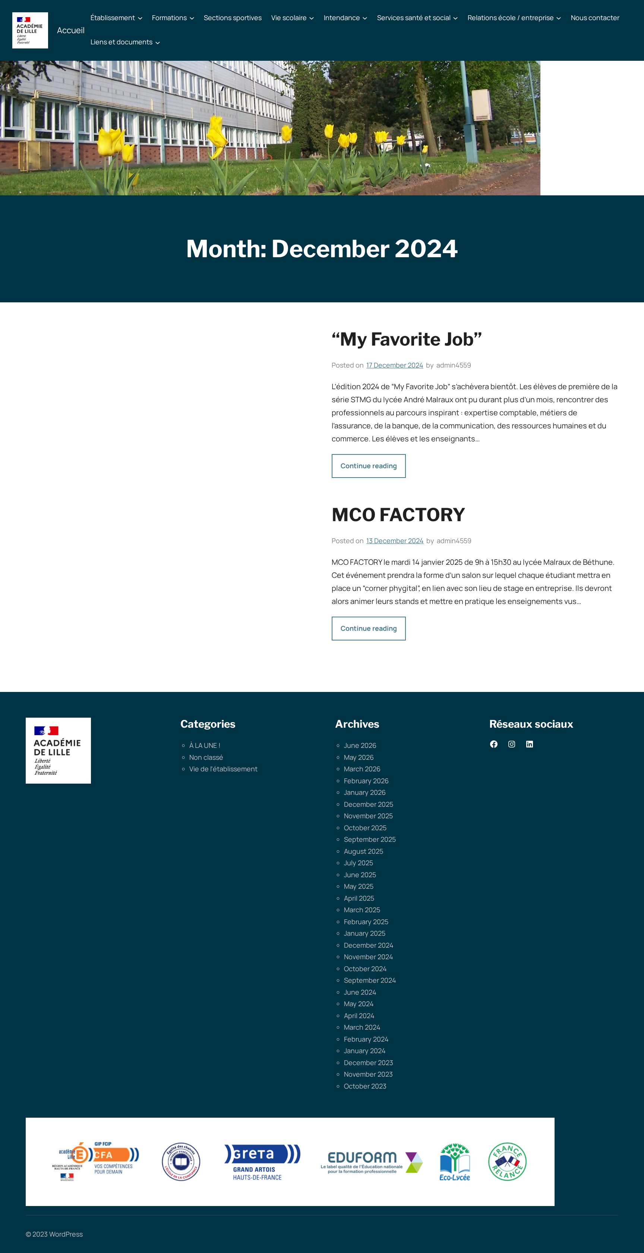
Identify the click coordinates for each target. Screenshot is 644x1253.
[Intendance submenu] (364, 18)
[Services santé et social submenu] (455, 18)
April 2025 (359, 898)
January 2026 (365, 792)
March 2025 (362, 909)
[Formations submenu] (192, 18)
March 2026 (362, 768)
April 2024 (359, 1015)
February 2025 (366, 921)
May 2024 (359, 1003)
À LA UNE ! (205, 745)
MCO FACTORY (398, 515)
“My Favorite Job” (407, 339)
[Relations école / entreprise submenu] (558, 18)
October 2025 (365, 827)
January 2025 (364, 933)
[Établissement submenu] (140, 18)
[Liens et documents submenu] (157, 42)
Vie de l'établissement (223, 768)
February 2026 (366, 780)
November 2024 (368, 956)
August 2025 (363, 851)
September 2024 (370, 980)
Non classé (206, 757)
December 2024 (369, 945)
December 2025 (368, 804)
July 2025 (358, 862)
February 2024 (366, 1039)
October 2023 (365, 1086)
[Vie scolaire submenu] (311, 18)
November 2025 (368, 815)
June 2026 (360, 745)
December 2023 (368, 1062)
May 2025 (358, 886)
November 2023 (368, 1074)
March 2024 (362, 1027)
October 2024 (365, 968)
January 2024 (365, 1050)
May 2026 (359, 757)
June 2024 (360, 992)
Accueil (71, 30)
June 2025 (360, 874)
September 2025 (370, 839)
